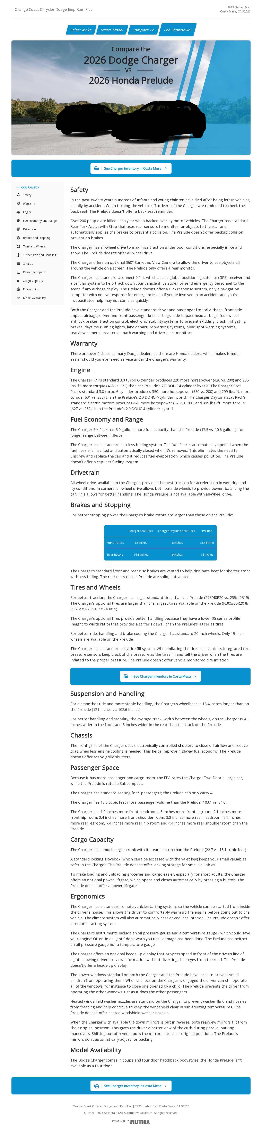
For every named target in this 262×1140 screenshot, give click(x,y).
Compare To (143, 29)
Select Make (81, 29)
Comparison (30, 187)
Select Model (112, 29)
